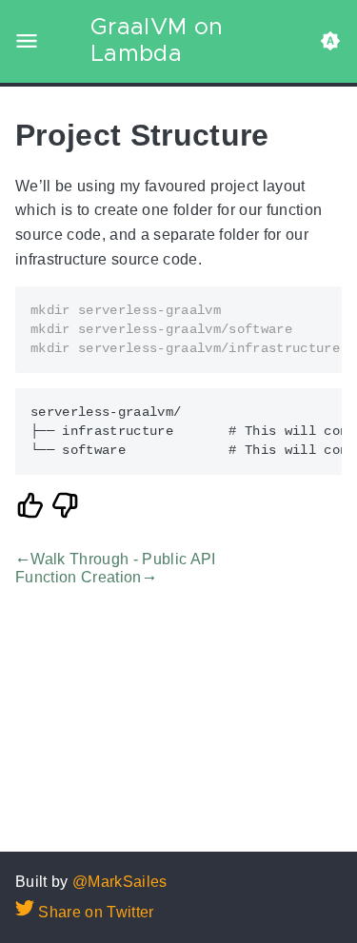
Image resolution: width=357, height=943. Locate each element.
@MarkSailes (120, 882)
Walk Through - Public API (122, 560)
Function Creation (78, 577)
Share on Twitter (94, 912)
